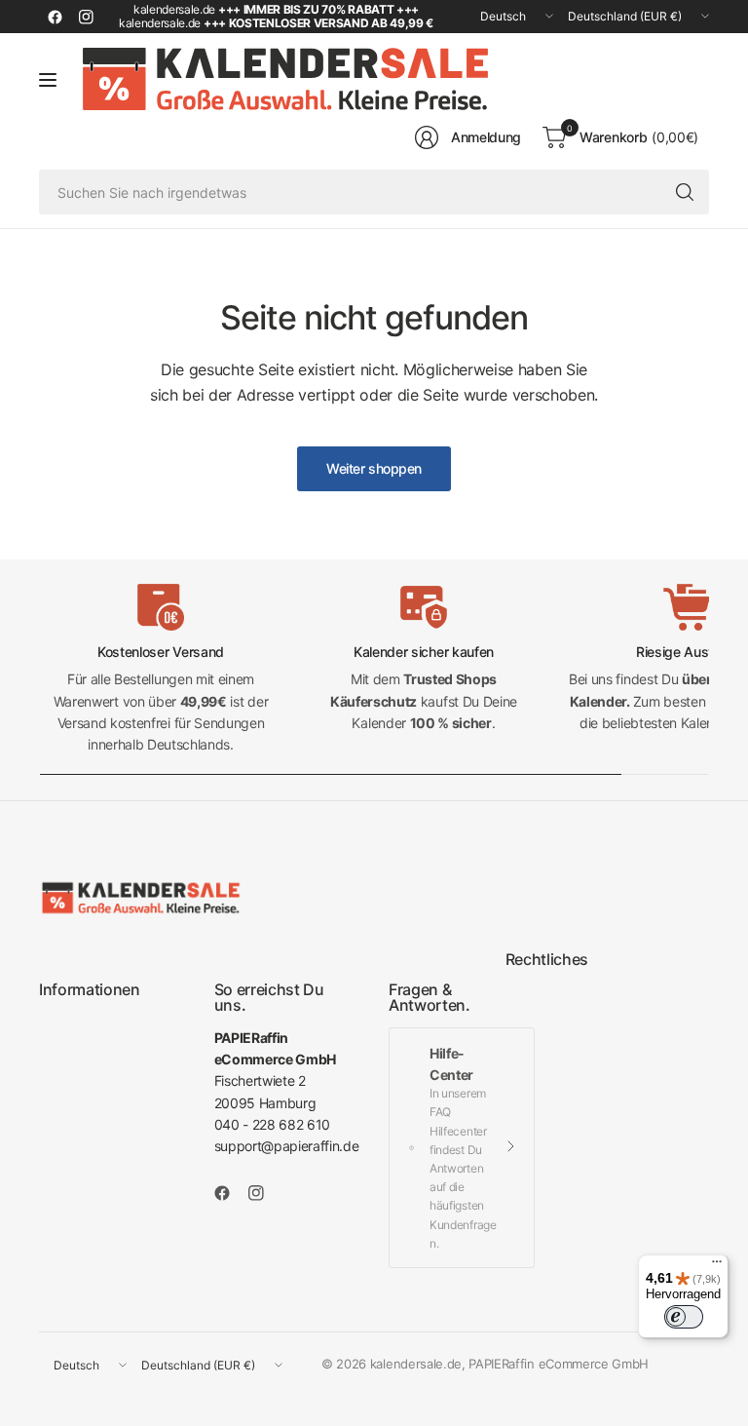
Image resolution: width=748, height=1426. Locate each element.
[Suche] (684, 192)
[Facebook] (54, 16)
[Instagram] (85, 16)
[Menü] (717, 1266)
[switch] (683, 1317)
